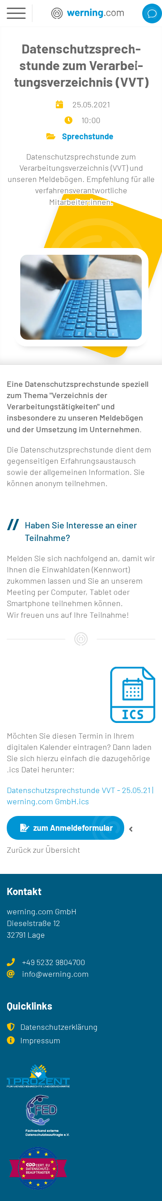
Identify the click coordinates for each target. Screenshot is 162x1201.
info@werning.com (55, 974)
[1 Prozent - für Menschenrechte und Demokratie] (81, 1075)
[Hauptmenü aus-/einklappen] (16, 13)
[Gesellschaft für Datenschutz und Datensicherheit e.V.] (81, 1168)
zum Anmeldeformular (72, 828)
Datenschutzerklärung (59, 1027)
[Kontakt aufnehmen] (152, 13)
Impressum (40, 1040)
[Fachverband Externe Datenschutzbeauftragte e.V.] (81, 1116)
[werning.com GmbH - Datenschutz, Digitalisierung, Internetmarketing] (87, 13)
